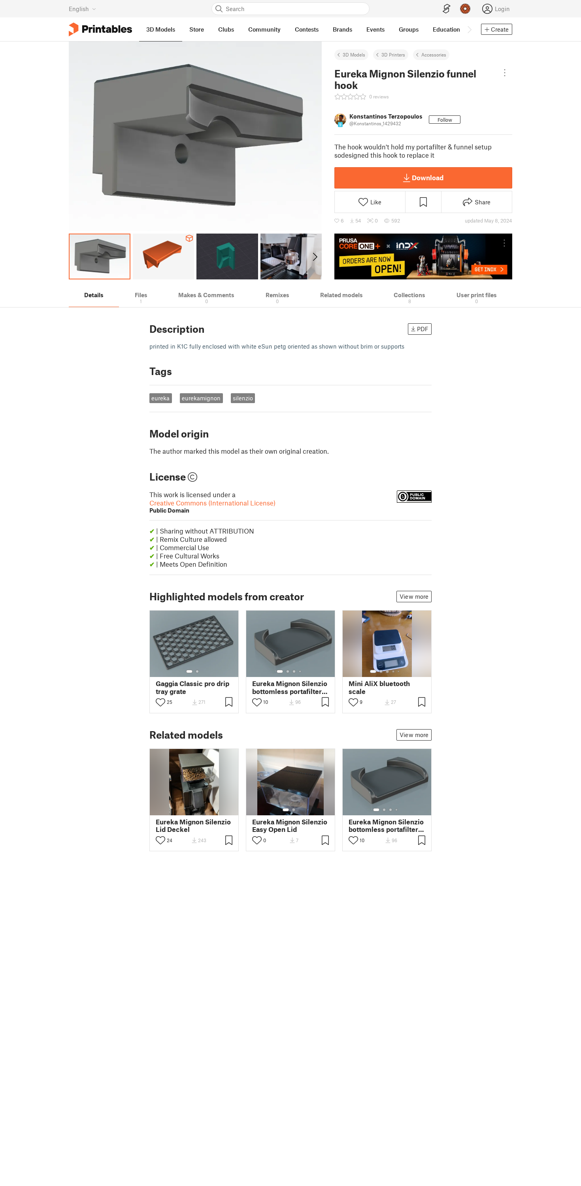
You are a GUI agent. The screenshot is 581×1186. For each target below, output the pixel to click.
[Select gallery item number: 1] (189, 671)
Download (427, 177)
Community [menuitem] (264, 29)
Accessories (433, 54)
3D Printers (393, 54)
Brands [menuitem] (342, 29)
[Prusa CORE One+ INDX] (423, 256)
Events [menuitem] (375, 29)
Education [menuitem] (446, 29)
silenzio (243, 398)
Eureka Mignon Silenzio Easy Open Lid (289, 825)
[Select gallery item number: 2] (197, 671)
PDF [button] (422, 328)
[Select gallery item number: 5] (399, 671)
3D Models (354, 54)
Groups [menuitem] (409, 29)
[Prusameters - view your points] (465, 9)
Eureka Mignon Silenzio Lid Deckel (193, 825)
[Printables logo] (100, 29)
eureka (160, 398)
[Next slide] (314, 256)
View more (414, 596)
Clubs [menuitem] (226, 29)
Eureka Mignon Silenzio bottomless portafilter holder (289, 687)
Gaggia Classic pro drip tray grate (192, 687)
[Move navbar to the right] (469, 29)
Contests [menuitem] (307, 29)
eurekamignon (201, 398)
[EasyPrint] (447, 9)
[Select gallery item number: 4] (300, 671)
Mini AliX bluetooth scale (379, 687)
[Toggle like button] (160, 702)
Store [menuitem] (196, 29)
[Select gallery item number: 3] (294, 671)
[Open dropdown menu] (504, 72)
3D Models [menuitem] (160, 29)
